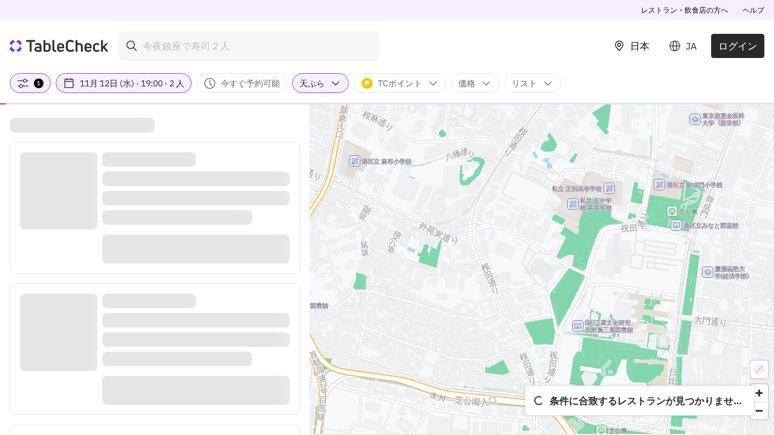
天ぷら (312, 83)
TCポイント (400, 83)
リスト (524, 83)
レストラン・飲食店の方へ (684, 9)
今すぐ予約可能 (250, 83)
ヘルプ (753, 9)
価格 (466, 83)
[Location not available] (759, 369)
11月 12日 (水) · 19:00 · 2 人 (132, 83)
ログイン (737, 46)
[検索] (132, 46)
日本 (639, 46)
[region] (542, 269)
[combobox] (248, 45)
